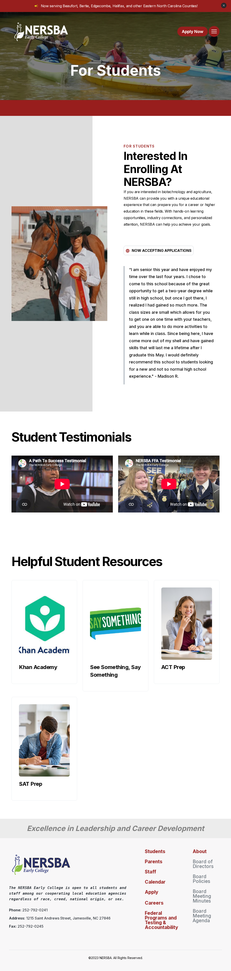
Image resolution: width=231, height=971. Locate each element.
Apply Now (192, 31)
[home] (42, 31)
